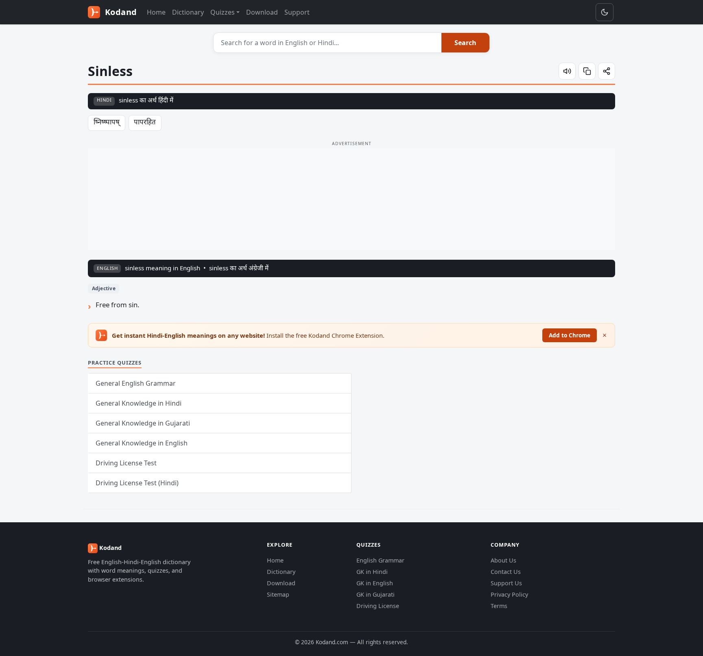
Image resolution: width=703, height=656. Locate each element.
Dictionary (188, 12)
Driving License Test (126, 462)
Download (262, 12)
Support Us (506, 583)
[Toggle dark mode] (604, 12)
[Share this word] (606, 71)
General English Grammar (136, 383)
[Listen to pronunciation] (567, 71)
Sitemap (278, 594)
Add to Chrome (569, 335)
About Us (503, 560)
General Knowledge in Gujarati (143, 423)
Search (465, 42)
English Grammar (380, 560)
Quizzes (222, 12)
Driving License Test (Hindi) (137, 482)
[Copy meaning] (587, 71)
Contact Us (506, 572)
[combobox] (328, 42)
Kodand (120, 12)
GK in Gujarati (375, 594)
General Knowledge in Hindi (138, 403)
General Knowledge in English (142, 443)
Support (297, 12)
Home (156, 12)
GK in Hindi (372, 572)
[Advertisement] (351, 199)
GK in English (374, 583)
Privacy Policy (509, 594)
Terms (499, 606)
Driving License (377, 606)
